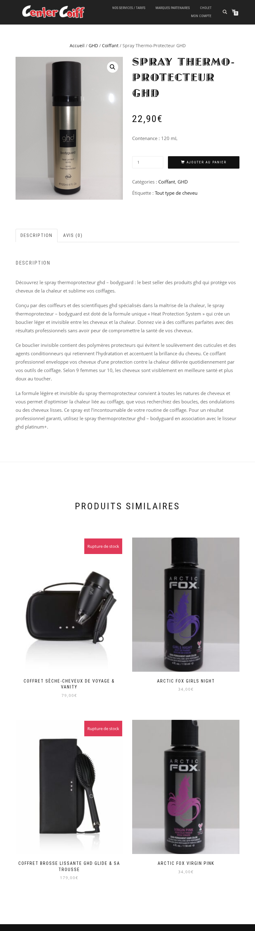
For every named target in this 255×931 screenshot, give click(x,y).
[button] (112, 67)
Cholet (205, 8)
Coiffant (110, 45)
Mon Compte (201, 16)
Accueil (77, 45)
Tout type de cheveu (176, 193)
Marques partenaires (172, 8)
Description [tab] (37, 235)
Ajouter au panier (206, 162)
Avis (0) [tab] (73, 235)
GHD (93, 45)
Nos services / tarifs (128, 8)
